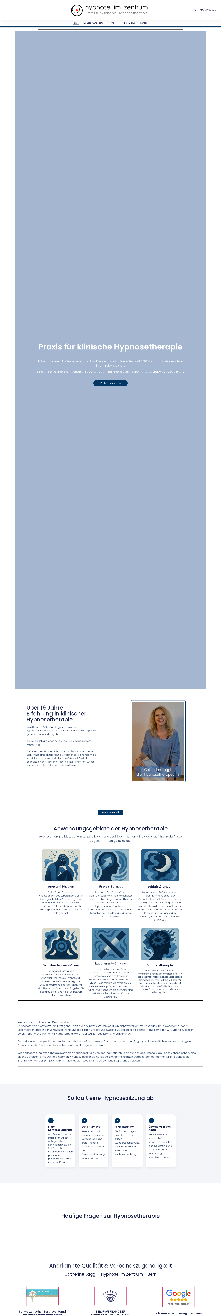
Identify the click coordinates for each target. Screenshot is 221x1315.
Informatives (130, 22)
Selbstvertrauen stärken (61, 965)
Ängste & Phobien (61, 887)
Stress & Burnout (110, 887)
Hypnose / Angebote (92, 22)
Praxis (114, 22)
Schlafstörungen (160, 887)
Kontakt (144, 22)
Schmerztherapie (160, 965)
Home (76, 22)
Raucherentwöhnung (110, 964)
